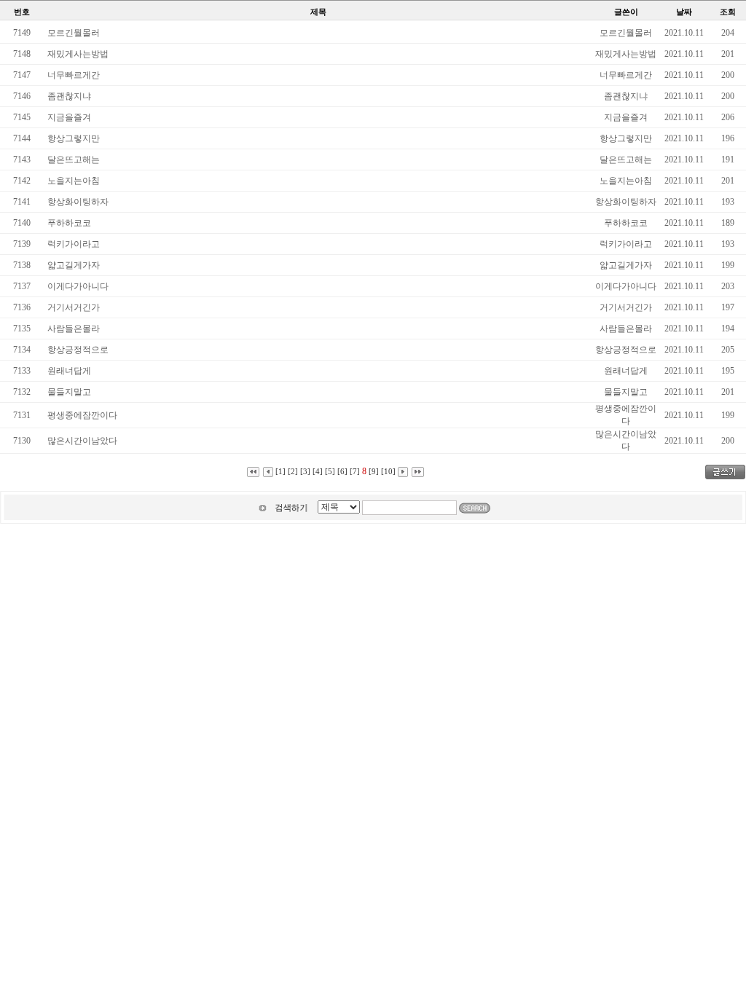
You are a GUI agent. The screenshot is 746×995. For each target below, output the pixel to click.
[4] (318, 471)
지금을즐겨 (69, 117)
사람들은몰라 (73, 328)
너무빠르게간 (73, 75)
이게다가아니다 (78, 286)
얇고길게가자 (73, 265)
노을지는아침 (73, 181)
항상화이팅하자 (78, 202)
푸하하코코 (69, 223)
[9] (374, 471)
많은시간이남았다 (82, 441)
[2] (293, 471)
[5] (330, 471)
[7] (355, 471)
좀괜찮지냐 (69, 96)
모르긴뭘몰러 (73, 33)
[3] (305, 471)
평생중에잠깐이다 (82, 415)
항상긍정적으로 (78, 350)
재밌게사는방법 (78, 54)
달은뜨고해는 (73, 159)
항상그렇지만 (73, 138)
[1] (280, 471)
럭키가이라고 (73, 244)
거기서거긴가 (73, 307)
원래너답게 (69, 371)
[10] (388, 471)
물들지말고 (69, 392)
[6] (342, 471)
